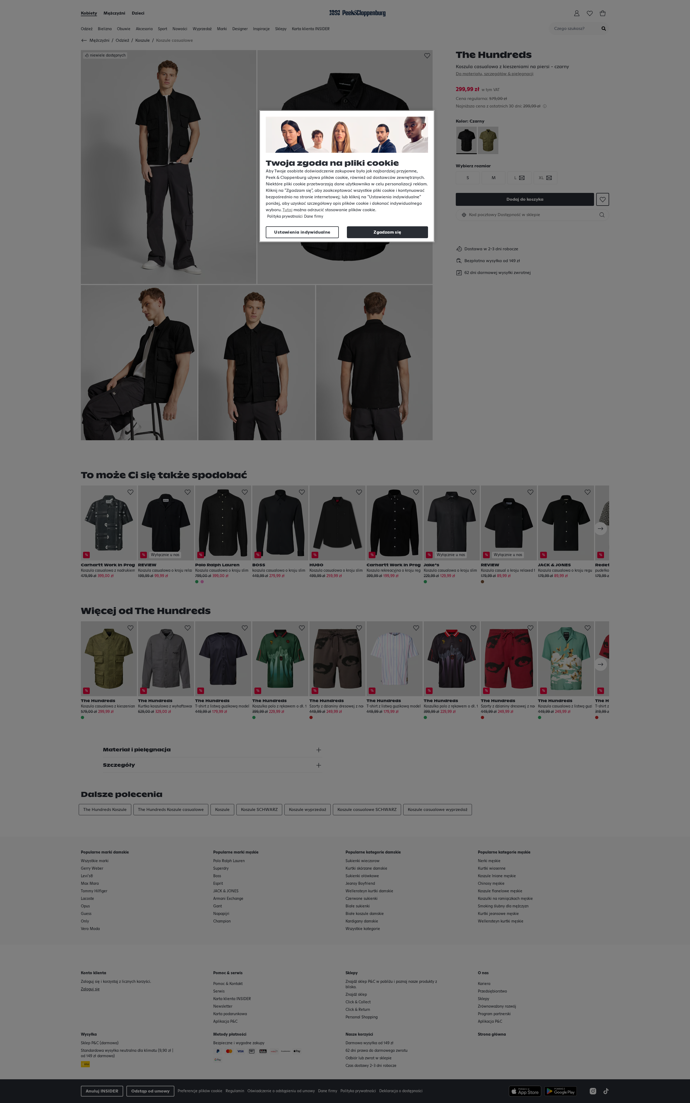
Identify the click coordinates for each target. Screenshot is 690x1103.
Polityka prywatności (285, 216)
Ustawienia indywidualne (302, 232)
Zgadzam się (387, 232)
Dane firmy (313, 216)
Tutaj (287, 210)
